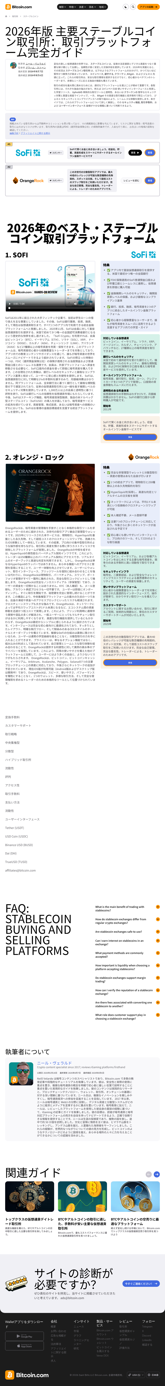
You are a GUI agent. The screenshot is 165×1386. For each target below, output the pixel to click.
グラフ (77, 1335)
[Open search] (133, 7)
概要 (53, 1326)
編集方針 (14, 133)
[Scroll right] (157, 1174)
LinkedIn (147, 1340)
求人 (53, 1360)
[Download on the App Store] (24, 1345)
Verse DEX (103, 1355)
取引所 (123, 1326)
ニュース (79, 1326)
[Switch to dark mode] (126, 7)
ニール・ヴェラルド (36, 63)
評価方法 (124, 1347)
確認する (147, 1344)
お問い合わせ (58, 1331)
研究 (76, 1348)
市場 (76, 1331)
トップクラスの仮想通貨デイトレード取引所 (29, 1221)
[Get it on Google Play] (24, 1336)
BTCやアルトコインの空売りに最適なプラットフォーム (135, 1221)
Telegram (147, 1326)
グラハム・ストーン (36, 67)
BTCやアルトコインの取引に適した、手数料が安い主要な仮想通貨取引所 (82, 1224)
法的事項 (56, 1344)
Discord (146, 1335)
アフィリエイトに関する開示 (35, 133)
